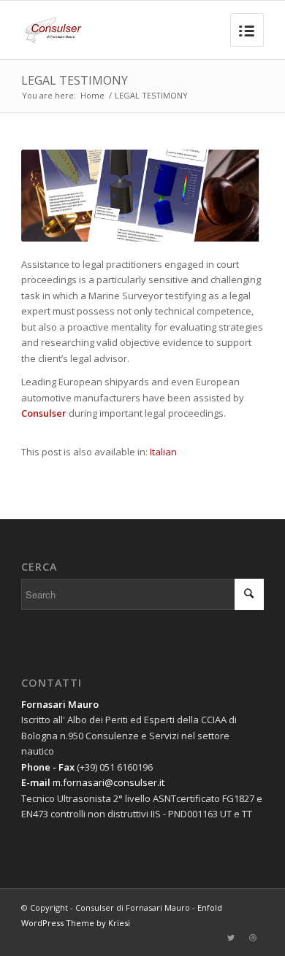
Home (92, 95)
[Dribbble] (253, 938)
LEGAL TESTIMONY (74, 80)
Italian (163, 451)
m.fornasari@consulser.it (108, 782)
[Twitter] (231, 938)
